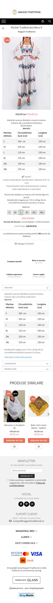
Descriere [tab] (9, 287)
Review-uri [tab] (10, 369)
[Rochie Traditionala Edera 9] (26, 73)
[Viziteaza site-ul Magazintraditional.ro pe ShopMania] (26, 595)
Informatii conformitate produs (18, 357)
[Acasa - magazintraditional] (26, 12)
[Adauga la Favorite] (14, 446)
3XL (41, 212)
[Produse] (4, 22)
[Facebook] (21, 504)
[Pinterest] (26, 504)
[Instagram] (32, 504)
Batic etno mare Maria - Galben (39, 426)
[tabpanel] (26, 73)
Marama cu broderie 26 (14, 426)
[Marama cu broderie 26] (14, 406)
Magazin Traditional (26, 31)
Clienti (25, 536)
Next (48, 76)
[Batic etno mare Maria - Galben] (38, 406)
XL (27, 212)
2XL (34, 212)
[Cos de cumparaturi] (43, 21)
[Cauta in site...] (49, 21)
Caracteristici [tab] (10, 363)
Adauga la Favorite (25, 243)
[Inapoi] (2, 28)
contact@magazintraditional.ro (28, 520)
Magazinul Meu (25, 530)
